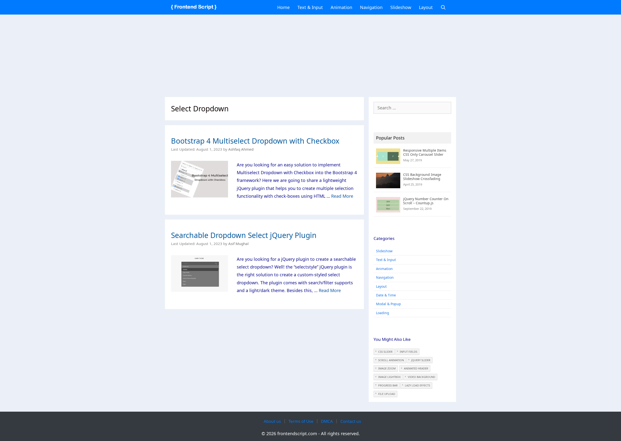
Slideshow (400, 7)
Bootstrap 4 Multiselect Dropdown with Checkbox (255, 141)
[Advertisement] (310, 53)
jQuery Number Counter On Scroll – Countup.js (426, 200)
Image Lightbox (389, 377)
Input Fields (408, 351)
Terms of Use (300, 421)
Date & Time (386, 295)
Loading (382, 312)
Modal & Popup (388, 304)
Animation (341, 7)
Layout (426, 7)
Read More (342, 196)
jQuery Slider (420, 360)
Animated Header (416, 368)
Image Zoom (387, 368)
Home (283, 7)
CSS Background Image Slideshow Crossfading (422, 176)
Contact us (350, 421)
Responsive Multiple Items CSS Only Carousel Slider (424, 152)
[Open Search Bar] (443, 7)
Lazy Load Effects (417, 385)
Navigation (371, 7)
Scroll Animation (391, 360)
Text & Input (310, 7)
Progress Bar (388, 385)
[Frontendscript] (195, 7)
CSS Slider (385, 351)
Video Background (421, 377)
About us (272, 421)
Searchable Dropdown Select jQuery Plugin (244, 235)
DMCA (327, 421)
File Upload (386, 394)
